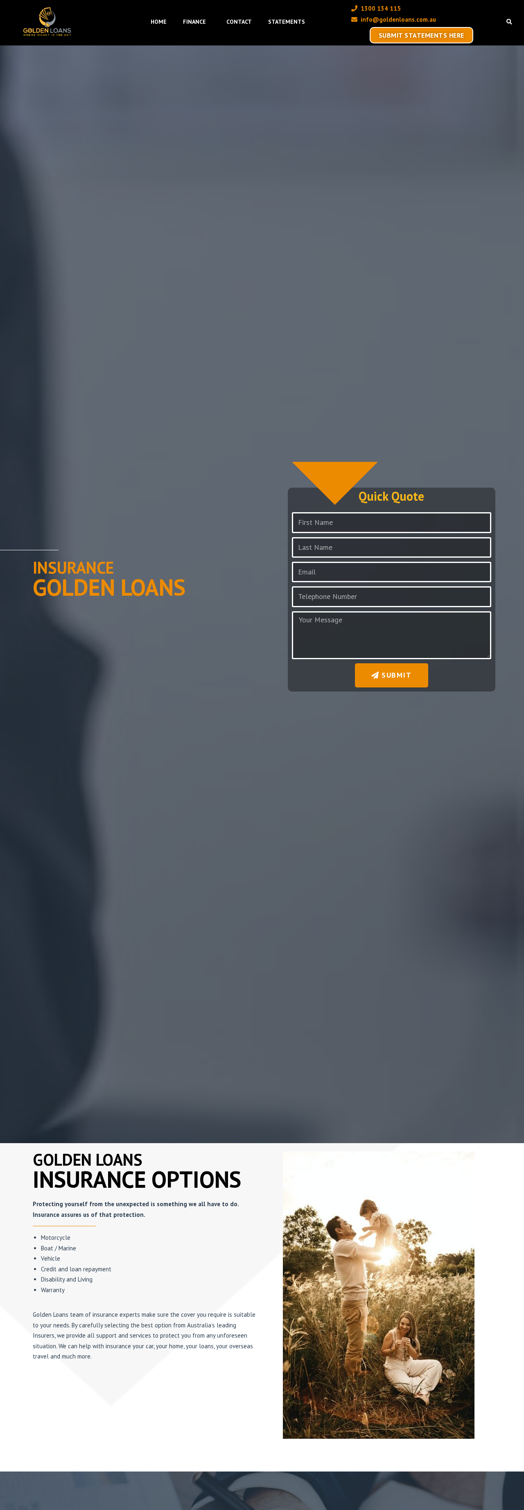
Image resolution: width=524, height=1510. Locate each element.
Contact (239, 21)
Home (159, 21)
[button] (509, 22)
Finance (194, 21)
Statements (286, 21)
